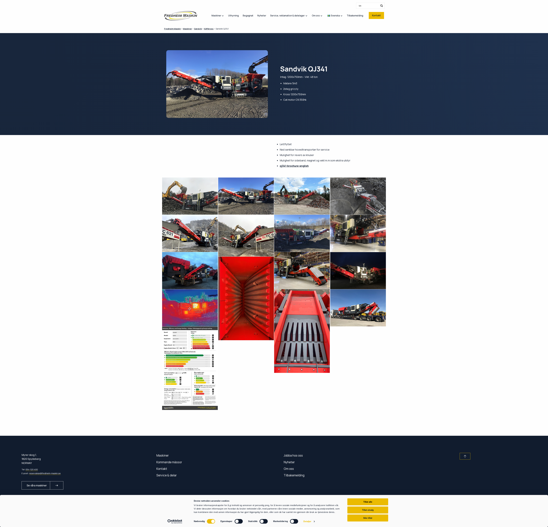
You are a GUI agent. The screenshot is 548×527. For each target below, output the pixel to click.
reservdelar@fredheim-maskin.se (45, 473)
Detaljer (307, 521)
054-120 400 (32, 469)
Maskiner (162, 455)
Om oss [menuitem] (316, 15)
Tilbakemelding (294, 475)
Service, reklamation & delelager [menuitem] (287, 15)
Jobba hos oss (293, 455)
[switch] (239, 521)
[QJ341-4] (246, 196)
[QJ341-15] (302, 196)
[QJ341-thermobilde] (190, 307)
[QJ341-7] (190, 196)
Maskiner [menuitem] (216, 15)
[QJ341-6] (302, 233)
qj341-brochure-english (294, 166)
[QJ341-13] (190, 233)
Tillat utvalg (368, 510)
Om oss (289, 469)
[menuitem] (370, 6)
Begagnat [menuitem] (248, 15)
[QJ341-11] (302, 270)
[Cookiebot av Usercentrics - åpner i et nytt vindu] (174, 521)
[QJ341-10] (358, 270)
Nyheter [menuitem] (261, 15)
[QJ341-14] (358, 196)
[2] (246, 298)
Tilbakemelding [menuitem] (355, 15)
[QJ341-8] (358, 233)
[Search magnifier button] (382, 6)
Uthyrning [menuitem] (233, 15)
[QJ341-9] (190, 270)
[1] (302, 331)
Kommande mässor (169, 462)
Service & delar (166, 475)
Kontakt (161, 469)
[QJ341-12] (246, 236)
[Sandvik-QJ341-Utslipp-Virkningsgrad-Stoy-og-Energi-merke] (190, 368)
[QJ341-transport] (358, 307)
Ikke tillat (367, 518)
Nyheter (289, 462)
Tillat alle (367, 502)
